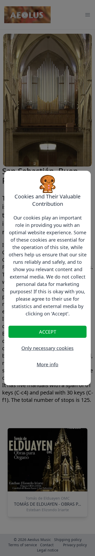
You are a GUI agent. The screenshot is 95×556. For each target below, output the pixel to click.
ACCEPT (47, 332)
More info (47, 364)
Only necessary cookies (47, 348)
